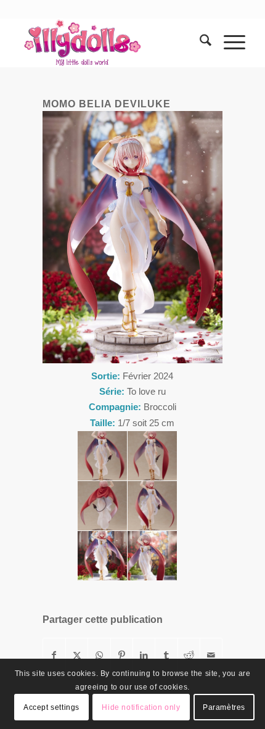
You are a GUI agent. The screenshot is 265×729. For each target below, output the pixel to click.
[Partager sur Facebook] (54, 655)
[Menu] (228, 42)
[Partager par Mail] (211, 655)
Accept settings (51, 707)
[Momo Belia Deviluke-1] (102, 455)
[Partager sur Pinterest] (121, 655)
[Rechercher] (199, 42)
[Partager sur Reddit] (189, 655)
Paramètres (224, 707)
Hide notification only (141, 707)
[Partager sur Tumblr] (166, 655)
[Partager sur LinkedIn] (144, 655)
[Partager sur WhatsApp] (99, 655)
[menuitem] (199, 42)
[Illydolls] (110, 42)
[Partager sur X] (77, 655)
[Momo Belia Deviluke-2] (152, 455)
